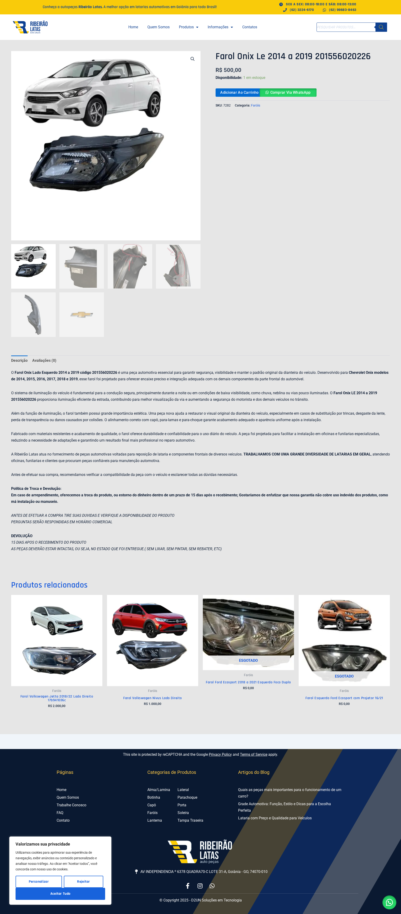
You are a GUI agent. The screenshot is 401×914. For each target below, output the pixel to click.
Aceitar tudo (60, 893)
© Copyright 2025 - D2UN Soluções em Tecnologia (200, 900)
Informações (218, 27)
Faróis (255, 105)
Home (133, 27)
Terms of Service (253, 754)
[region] (60, 870)
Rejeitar (83, 881)
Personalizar (39, 881)
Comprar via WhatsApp (290, 92)
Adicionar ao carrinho (239, 92)
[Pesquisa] (381, 27)
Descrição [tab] (19, 360)
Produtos (186, 27)
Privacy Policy (220, 754)
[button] (192, 59)
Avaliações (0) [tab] (44, 360)
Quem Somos (158, 27)
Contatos (249, 27)
